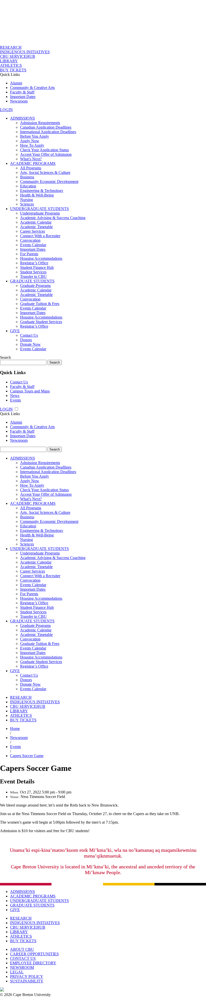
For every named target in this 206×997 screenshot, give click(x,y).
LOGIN (6, 110)
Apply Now (29, 141)
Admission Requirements (40, 123)
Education (28, 186)
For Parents (29, 254)
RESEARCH (11, 47)
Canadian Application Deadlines (45, 127)
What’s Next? (31, 159)
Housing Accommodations (41, 258)
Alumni (16, 83)
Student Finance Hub (37, 267)
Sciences (27, 204)
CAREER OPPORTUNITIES (34, 954)
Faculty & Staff (22, 92)
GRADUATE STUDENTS (32, 281)
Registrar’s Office (34, 263)
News (14, 395)
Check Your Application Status (44, 150)
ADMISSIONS (22, 118)
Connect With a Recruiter (40, 236)
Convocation (30, 240)
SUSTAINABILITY (26, 981)
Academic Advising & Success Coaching (52, 218)
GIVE (15, 331)
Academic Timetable (36, 227)
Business (27, 177)
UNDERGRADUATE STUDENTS (39, 209)
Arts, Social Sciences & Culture (45, 172)
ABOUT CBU (22, 949)
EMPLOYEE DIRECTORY (33, 963)
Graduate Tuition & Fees (39, 304)
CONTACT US (23, 958)
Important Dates (22, 96)
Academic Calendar (36, 222)
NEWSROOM (22, 967)
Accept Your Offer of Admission (46, 154)
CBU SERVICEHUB (17, 56)
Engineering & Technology (41, 190)
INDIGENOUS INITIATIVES (25, 52)
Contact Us (29, 335)
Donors (26, 340)
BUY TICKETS (13, 70)
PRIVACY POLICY (26, 976)
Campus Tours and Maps (30, 391)
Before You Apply (34, 136)
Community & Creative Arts (32, 87)
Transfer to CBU (33, 276)
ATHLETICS (11, 65)
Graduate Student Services (41, 322)
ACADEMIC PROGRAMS (33, 163)
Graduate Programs (35, 285)
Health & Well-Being (37, 195)
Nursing (26, 199)
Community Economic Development (49, 181)
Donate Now (30, 344)
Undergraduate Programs (40, 213)
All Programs (30, 168)
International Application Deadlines (48, 132)
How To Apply (32, 145)
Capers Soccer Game (26, 756)
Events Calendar (33, 245)
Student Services (33, 272)
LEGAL (17, 972)
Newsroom (19, 101)
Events (15, 400)
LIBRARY (9, 61)
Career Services (32, 231)
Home (15, 728)
